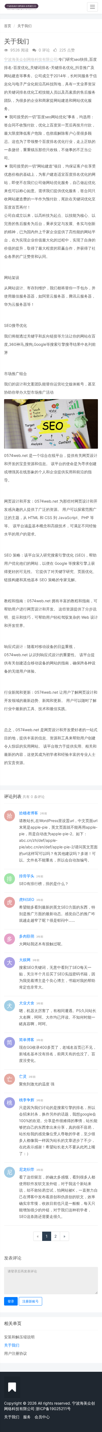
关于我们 (24, 26)
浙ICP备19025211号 (53, 1408)
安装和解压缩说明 (19, 1337)
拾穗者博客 (28, 813)
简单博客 (26, 1039)
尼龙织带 (26, 1169)
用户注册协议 (15, 1353)
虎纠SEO (26, 899)
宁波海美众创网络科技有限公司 (30, 59)
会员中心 (42, 1416)
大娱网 (24, 959)
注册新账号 (30, 1301)
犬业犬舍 (26, 1003)
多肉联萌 (26, 936)
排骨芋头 (26, 876)
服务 (27, 1416)
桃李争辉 (26, 1099)
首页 (7, 26)
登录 (11, 1301)
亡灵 (23, 1076)
